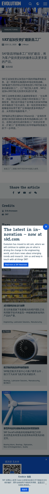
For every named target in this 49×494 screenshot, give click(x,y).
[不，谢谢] (46, 484)
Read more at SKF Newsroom (16, 264)
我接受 (24, 489)
